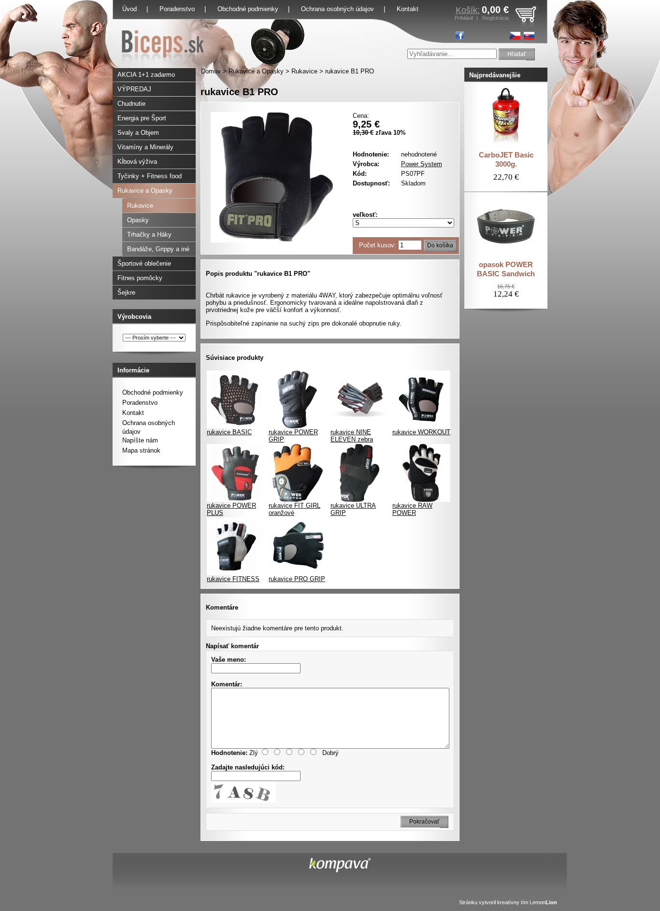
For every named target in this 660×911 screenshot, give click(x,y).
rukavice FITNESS (233, 579)
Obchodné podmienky (247, 9)
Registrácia (495, 18)
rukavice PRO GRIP (297, 579)
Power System (421, 164)
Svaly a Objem (138, 132)
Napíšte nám (140, 440)
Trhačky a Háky (149, 234)
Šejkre (126, 292)
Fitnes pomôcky (139, 278)
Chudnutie (131, 103)
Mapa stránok (141, 450)
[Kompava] (340, 870)
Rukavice (304, 71)
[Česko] (515, 35)
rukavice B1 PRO (349, 71)
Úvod (129, 9)
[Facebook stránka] (460, 35)
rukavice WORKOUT (421, 432)
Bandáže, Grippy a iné (158, 249)
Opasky (138, 220)
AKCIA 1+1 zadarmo (146, 74)
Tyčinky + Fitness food (149, 176)
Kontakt (133, 412)
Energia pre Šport (141, 118)
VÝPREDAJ (134, 89)
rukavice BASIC (229, 432)
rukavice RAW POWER (412, 509)
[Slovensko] (529, 35)
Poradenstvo (177, 9)
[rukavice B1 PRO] (276, 240)
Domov (211, 71)
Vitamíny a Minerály (145, 147)
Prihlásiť (464, 18)
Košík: (468, 10)
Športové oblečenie (144, 263)
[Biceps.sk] (163, 66)
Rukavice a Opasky (256, 71)
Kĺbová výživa (137, 161)
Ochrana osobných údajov (337, 9)
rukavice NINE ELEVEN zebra (351, 435)
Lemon (543, 902)
